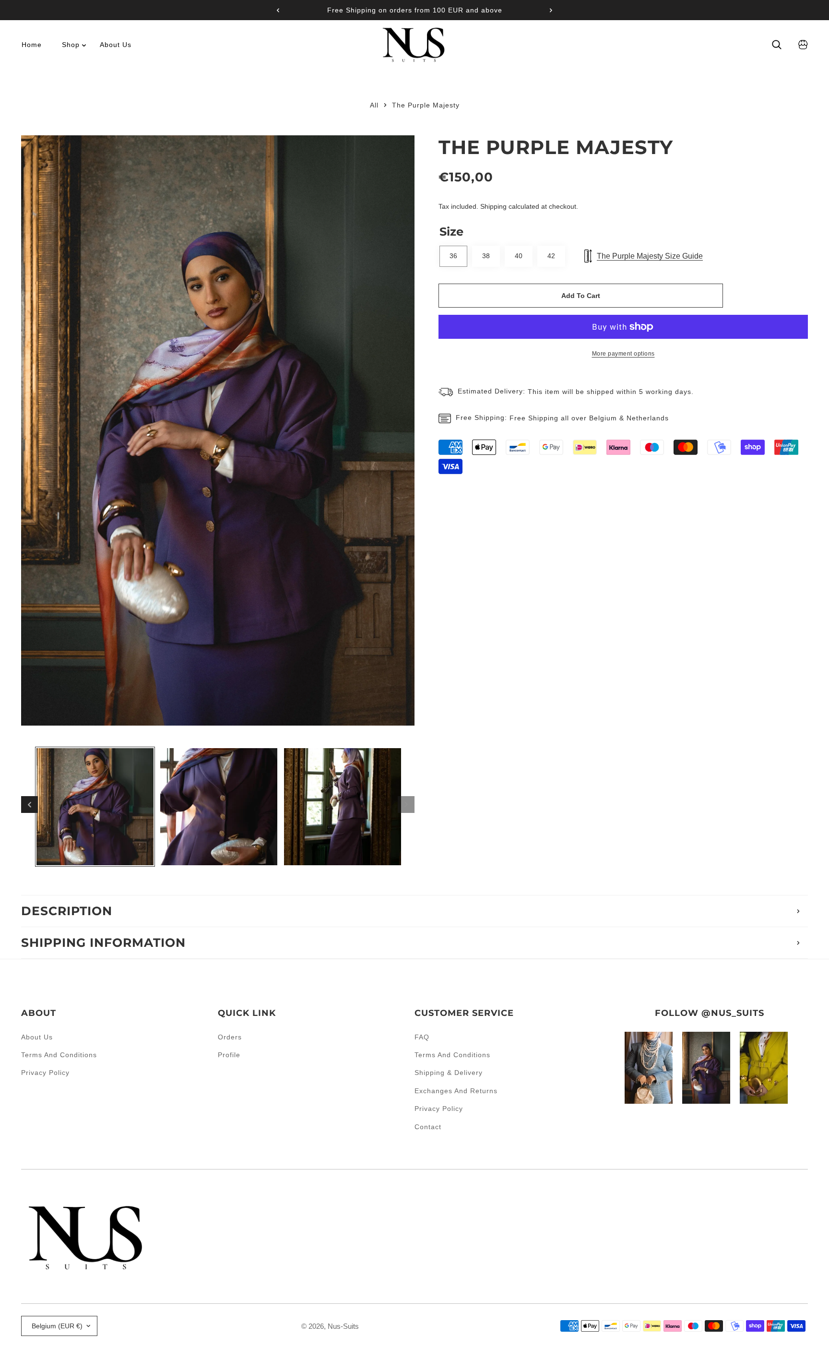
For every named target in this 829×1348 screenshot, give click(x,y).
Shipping (493, 206)
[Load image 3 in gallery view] (342, 806)
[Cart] (803, 44)
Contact (427, 1127)
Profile (229, 1055)
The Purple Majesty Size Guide (650, 256)
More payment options (623, 353)
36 (453, 256)
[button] (547, 10)
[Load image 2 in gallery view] (218, 806)
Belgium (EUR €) (57, 1326)
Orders (230, 1037)
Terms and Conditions (59, 1055)
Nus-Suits (343, 1326)
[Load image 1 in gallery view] (95, 806)
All (374, 105)
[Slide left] (29, 804)
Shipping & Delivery (448, 1072)
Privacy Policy (45, 1072)
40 (518, 256)
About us (37, 1037)
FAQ (421, 1037)
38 (486, 256)
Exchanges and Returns (455, 1091)
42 (551, 256)
